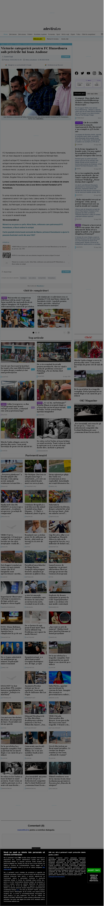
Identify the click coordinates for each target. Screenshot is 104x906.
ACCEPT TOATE (94, 870)
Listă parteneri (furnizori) (56, 876)
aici (18, 889)
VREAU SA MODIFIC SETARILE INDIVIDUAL (93, 878)
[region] (52, 877)
